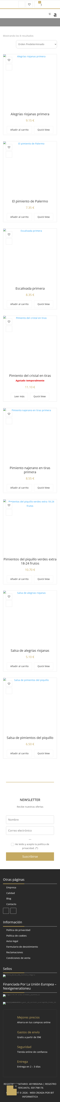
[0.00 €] (37, 4)
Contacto (11, 904)
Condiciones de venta (18, 958)
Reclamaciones (14, 952)
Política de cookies (16, 935)
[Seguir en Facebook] (6, 911)
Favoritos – (29, 4)
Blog (8, 898)
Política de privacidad (18, 930)
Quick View (44, 129)
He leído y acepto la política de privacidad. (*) (32, 846)
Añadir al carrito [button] (19, 129)
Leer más (19, 396)
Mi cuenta (21, 4)
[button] (9, 60)
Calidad (10, 893)
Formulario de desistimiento (22, 946)
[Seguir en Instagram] (13, 911)
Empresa (11, 887)
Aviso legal (12, 941)
